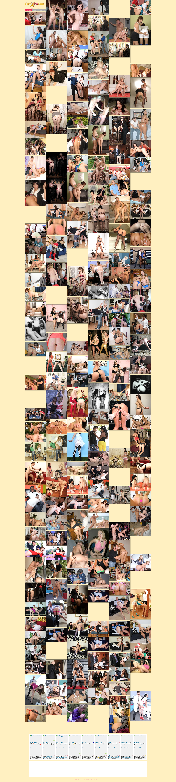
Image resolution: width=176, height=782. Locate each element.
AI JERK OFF (35, 10)
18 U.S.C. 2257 (88, 779)
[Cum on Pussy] (35, 4)
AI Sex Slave (28, 10)
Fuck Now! (42, 10)
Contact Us (98, 779)
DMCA (93, 779)
